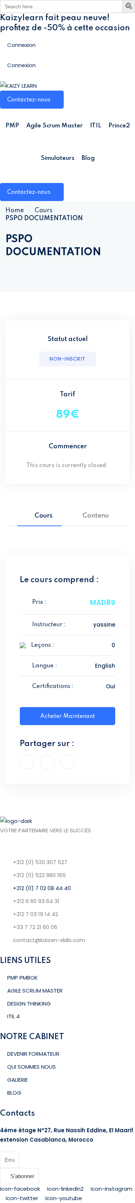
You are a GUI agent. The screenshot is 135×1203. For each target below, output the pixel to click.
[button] (129, 7)
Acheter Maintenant (67, 716)
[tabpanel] (67, 540)
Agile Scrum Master (54, 126)
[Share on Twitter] (47, 762)
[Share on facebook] (27, 762)
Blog (88, 158)
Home (14, 210)
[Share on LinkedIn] (67, 762)
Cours (44, 210)
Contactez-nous (28, 100)
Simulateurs (58, 158)
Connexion (21, 45)
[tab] (39, 515)
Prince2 (119, 126)
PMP (12, 126)
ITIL (95, 126)
